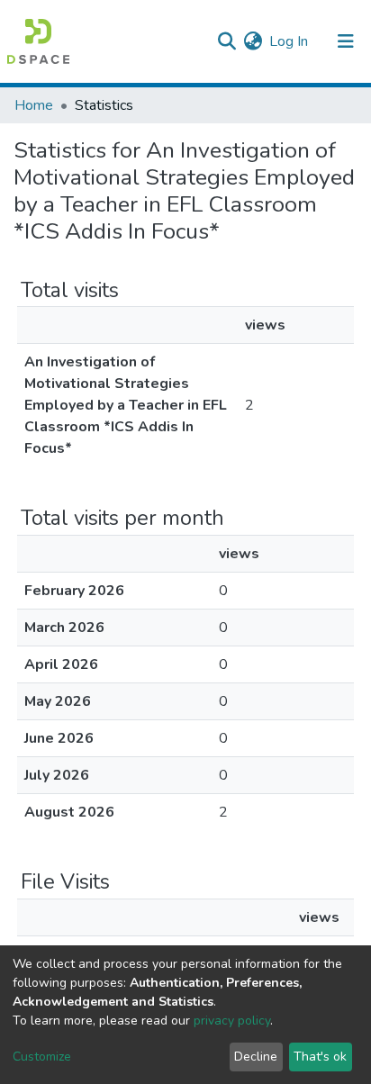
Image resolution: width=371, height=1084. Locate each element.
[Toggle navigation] (346, 41)
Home (33, 105)
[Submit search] (226, 41)
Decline (255, 1056)
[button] (252, 41)
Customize (42, 1056)
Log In (289, 41)
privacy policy (232, 1020)
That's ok (320, 1056)
